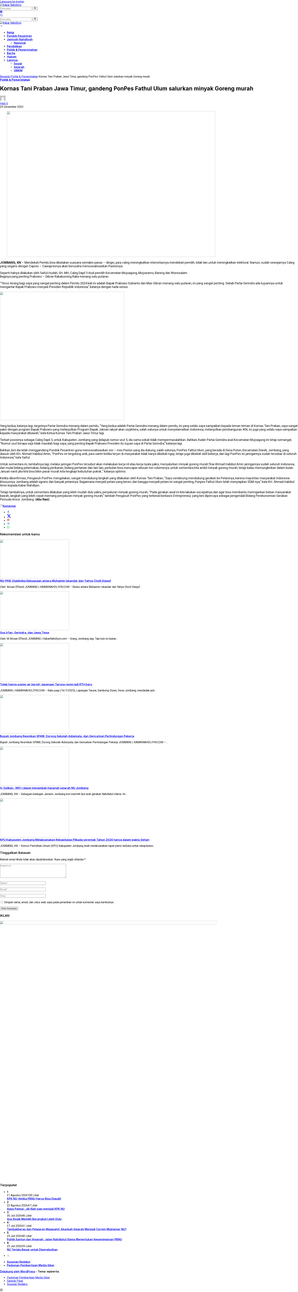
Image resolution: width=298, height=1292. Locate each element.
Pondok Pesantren (19, 36)
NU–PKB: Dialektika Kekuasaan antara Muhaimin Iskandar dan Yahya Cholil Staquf (55, 580)
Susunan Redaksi (18, 1262)
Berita (11, 53)
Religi (10, 32)
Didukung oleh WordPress (17, 1271)
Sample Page (15, 1281)
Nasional (20, 43)
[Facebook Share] (8, 512)
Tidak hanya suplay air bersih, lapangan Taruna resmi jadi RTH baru (46, 684)
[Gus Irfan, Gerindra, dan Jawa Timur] (34, 629)
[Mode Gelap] (1, 12)
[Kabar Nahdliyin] (10, 5)
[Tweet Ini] (9, 517)
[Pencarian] (1, 15)
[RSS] (8, 1255)
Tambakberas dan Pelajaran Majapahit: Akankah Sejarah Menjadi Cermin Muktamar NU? (67, 1229)
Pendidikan (14, 46)
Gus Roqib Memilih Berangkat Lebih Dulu (34, 1219)
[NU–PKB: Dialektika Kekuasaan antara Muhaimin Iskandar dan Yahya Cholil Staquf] (34, 577)
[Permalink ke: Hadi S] (3, 100)
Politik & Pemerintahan (22, 49)
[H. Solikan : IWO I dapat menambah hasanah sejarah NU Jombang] (34, 784)
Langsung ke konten (12, 1)
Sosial (18, 63)
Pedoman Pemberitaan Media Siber (30, 1265)
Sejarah (19, 67)
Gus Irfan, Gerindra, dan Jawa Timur (24, 632)
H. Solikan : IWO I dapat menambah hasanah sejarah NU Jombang (44, 788)
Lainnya (12, 60)
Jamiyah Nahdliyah (20, 39)
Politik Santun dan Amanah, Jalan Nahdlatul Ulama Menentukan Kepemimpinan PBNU (64, 1239)
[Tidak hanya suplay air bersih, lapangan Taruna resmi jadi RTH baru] (34, 681)
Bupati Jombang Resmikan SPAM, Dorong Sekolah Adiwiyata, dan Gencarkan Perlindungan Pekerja (67, 736)
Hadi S (4, 103)
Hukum (11, 56)
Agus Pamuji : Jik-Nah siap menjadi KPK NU (36, 1209)
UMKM (18, 70)
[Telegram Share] (8, 524)
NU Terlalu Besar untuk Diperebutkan (32, 1249)
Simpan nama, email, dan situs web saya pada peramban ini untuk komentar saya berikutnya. (59, 902)
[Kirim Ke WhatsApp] (8, 527)
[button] (35, 8)
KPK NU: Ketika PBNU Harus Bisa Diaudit (34, 1198)
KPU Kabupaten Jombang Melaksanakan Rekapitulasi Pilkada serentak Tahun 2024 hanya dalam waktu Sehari (74, 839)
